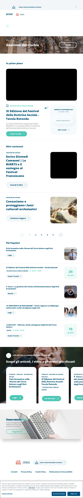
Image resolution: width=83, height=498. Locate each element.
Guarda (10, 293)
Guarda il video (16, 185)
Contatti (14, 472)
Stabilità (12, 374)
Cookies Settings (7, 493)
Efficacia (20, 374)
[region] (41, 489)
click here (31, 487)
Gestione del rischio (13, 153)
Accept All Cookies (59, 494)
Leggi (10, 255)
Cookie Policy (40, 472)
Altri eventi (62, 130)
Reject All (74, 494)
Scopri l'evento (15, 134)
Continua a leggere (18, 218)
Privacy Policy (26, 472)
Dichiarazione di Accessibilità (60, 472)
